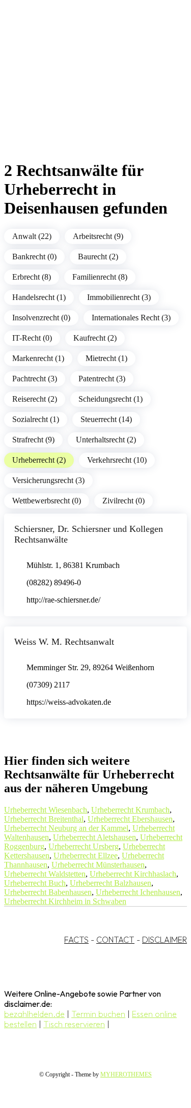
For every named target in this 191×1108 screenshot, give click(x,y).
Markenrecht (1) (38, 358)
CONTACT (115, 940)
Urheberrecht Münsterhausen (98, 864)
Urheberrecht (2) (39, 460)
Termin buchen (98, 1014)
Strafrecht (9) (33, 439)
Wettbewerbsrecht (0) (46, 500)
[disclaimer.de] (85, 92)
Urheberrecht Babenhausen (48, 892)
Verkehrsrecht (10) (117, 460)
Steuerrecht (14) (106, 419)
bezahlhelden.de (34, 1014)
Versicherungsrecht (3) (48, 480)
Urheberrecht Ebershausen (130, 819)
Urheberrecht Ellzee (85, 855)
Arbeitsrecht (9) (98, 236)
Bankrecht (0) (34, 256)
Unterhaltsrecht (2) (106, 439)
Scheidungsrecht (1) (110, 399)
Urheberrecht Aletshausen (94, 837)
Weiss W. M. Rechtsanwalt (64, 642)
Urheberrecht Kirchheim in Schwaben (65, 901)
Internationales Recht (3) (131, 317)
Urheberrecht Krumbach (130, 809)
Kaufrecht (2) (95, 338)
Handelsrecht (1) (39, 297)
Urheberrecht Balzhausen (110, 883)
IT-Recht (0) (32, 338)
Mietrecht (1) (106, 358)
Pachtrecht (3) (34, 378)
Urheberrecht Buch (35, 883)
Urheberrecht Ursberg (83, 846)
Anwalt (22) (31, 236)
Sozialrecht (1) (35, 419)
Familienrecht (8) (99, 277)
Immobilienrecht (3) (119, 297)
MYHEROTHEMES (126, 1074)
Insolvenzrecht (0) (41, 317)
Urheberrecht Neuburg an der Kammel (66, 828)
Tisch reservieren (74, 1024)
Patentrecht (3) (101, 378)
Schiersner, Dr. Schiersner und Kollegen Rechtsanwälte (88, 534)
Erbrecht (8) (31, 277)
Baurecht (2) (98, 256)
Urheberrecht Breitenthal (44, 819)
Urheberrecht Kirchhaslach (133, 874)
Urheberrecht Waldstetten (45, 874)
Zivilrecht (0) (123, 500)
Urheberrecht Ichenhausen (138, 892)
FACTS (76, 940)
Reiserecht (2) (34, 399)
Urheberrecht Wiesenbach (45, 809)
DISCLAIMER (164, 940)
